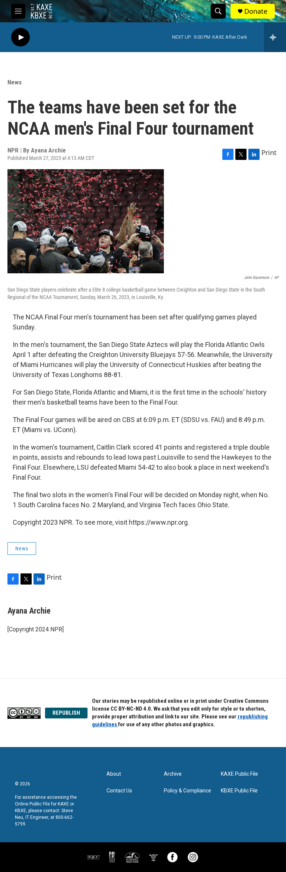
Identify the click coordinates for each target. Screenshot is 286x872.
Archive (173, 774)
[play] (20, 37)
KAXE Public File (239, 774)
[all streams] (275, 37)
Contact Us (119, 791)
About (114, 774)
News (14, 82)
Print (269, 152)
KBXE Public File (239, 791)
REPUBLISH (66, 712)
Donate (255, 11)
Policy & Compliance (187, 791)
